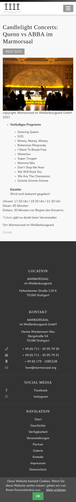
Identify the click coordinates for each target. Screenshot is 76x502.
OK (38, 496)
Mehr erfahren (56, 490)
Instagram (41, 396)
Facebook (40, 390)
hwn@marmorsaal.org (40, 367)
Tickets (8, 217)
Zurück (7, 232)
